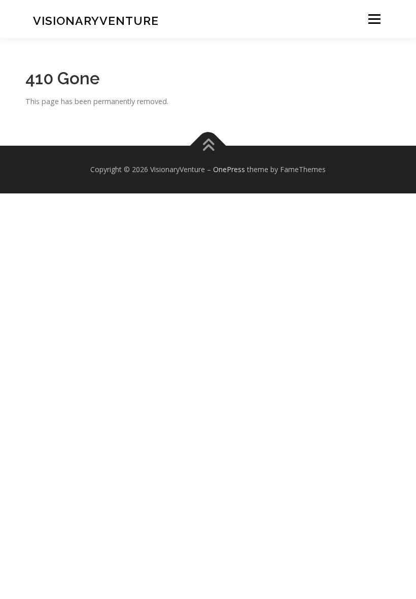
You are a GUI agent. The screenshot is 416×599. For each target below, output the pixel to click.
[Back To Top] (208, 145)
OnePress (229, 169)
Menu (374, 19)
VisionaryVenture (96, 20)
